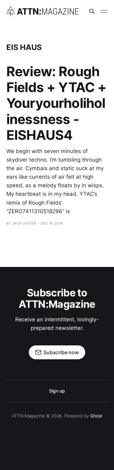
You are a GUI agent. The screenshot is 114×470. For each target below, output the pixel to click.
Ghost (96, 415)
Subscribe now (61, 352)
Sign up (57, 390)
